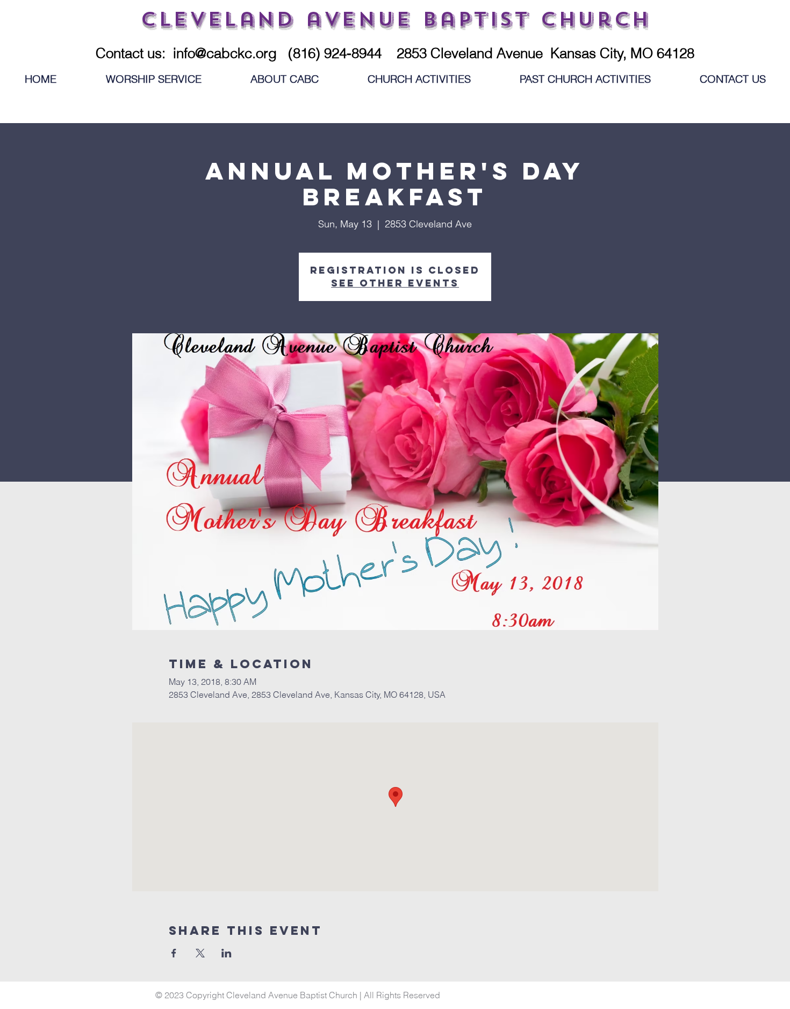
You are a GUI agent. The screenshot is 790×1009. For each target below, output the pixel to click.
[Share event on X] (200, 953)
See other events (395, 283)
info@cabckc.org (225, 53)
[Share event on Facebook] (174, 953)
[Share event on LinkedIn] (226, 953)
